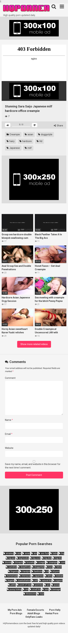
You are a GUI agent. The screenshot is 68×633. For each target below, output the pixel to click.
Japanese (14, 148)
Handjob (26, 571)
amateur (10, 553)
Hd (40, 141)
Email (8, 434)
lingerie (11, 580)
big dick (48, 558)
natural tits (47, 580)
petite (13, 585)
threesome (31, 593)
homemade (12, 576)
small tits (36, 589)
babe (55, 553)
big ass (11, 558)
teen (47, 589)
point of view (25, 585)
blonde (8, 562)
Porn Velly (54, 610)
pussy (57, 585)
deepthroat (25, 567)
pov (48, 585)
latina (49, 576)
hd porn (56, 571)
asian (30, 134)
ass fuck (45, 553)
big (62, 553)
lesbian (59, 576)
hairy (12, 141)
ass (35, 553)
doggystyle (46, 134)
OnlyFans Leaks (34, 617)
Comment (10, 378)
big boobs (24, 558)
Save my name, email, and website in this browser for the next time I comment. (32, 466)
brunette (30, 562)
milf (29, 148)
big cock (37, 558)
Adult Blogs (33, 613)
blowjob (19, 562)
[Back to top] (61, 627)
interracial (26, 576)
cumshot (12, 567)
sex (27, 589)
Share (59, 125)
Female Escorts (35, 610)
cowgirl (41, 562)
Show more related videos (34, 344)
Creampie (14, 134)
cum (63, 562)
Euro (50, 567)
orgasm (59, 580)
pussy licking (16, 589)
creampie (53, 562)
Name (9, 420)
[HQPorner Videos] (26, 8)
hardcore (27, 141)
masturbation (24, 580)
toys (42, 593)
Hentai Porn (51, 613)
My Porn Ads (15, 610)
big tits (58, 558)
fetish (59, 567)
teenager (56, 589)
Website (9, 448)
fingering (15, 571)
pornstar (39, 585)
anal (19, 553)
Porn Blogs (16, 613)
